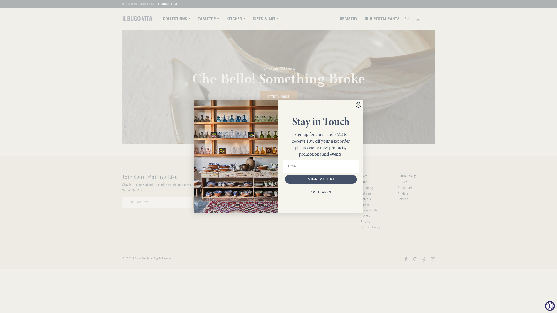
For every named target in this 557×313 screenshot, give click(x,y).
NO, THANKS (321, 192)
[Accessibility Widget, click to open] (550, 306)
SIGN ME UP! (321, 179)
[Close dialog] (358, 104)
